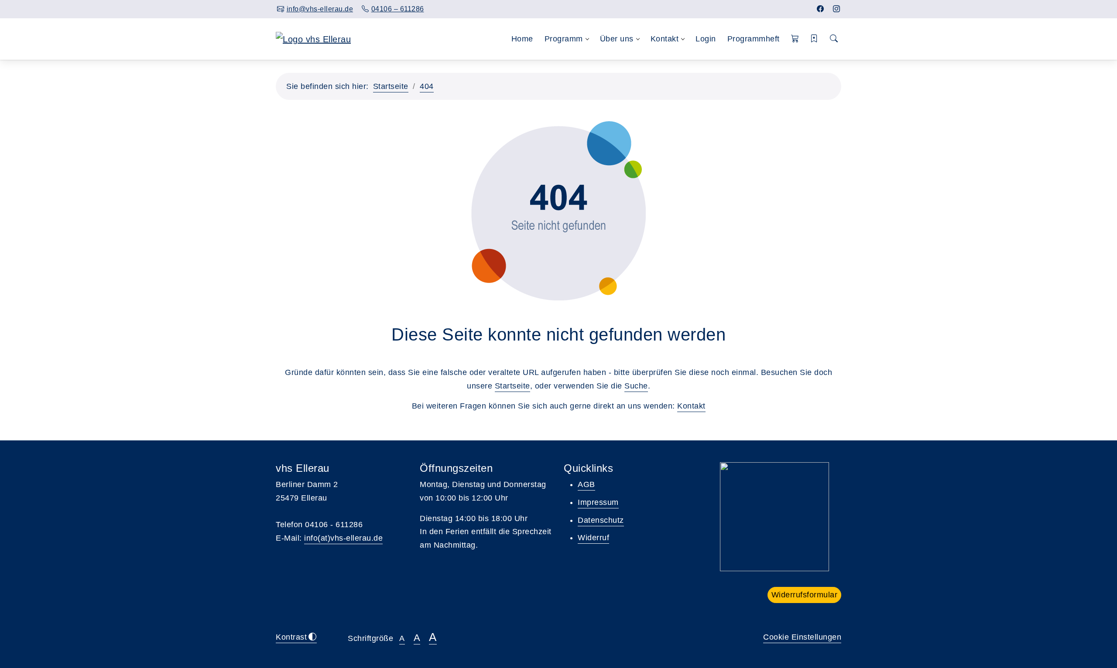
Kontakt (691, 406)
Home (522, 38)
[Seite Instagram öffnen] (837, 9)
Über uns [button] (617, 38)
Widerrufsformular (804, 594)
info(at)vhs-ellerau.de (343, 538)
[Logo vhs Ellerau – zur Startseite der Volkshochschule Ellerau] (313, 38)
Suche (636, 386)
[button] (795, 39)
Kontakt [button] (665, 38)
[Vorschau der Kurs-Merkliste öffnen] (814, 39)
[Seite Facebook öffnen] (820, 9)
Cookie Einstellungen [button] (802, 637)
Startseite (390, 86)
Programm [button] (564, 38)
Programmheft (753, 38)
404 (427, 86)
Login (706, 38)
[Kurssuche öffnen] (834, 39)
